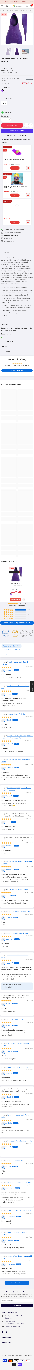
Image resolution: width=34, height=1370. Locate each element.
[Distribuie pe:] (31, 125)
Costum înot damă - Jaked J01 (19, 890)
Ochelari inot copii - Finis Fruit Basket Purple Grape (15, 187)
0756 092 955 (10, 1321)
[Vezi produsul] (28, 168)
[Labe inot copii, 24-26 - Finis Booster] (17, 574)
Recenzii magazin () (11, 649)
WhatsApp (9, 112)
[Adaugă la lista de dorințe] (26, 125)
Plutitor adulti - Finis (15, 1019)
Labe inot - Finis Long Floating (19, 1067)
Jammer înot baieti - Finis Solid (19, 1182)
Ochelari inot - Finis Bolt (16, 714)
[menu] (2, 6)
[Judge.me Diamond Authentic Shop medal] (5, 633)
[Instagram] (6, 1332)
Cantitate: (5, 116)
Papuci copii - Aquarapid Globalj (14, 159)
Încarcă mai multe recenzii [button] (17, 1283)
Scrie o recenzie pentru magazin (17, 623)
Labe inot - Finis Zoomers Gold (19, 1210)
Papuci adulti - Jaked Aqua (17, 933)
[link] (8, 413)
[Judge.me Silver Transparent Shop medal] (24, 633)
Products (6, 10)
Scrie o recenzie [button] (17, 370)
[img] (17, 603)
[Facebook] (2, 1332)
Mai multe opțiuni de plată (17, 135)
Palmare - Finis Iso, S (15, 1160)
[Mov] (2, 91)
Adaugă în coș (15, 168)
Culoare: (6, 87)
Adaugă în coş (12, 125)
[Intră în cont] (27, 6)
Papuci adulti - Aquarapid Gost (19, 911)
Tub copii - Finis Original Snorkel (20, 1141)
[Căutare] (7, 6)
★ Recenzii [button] (32, 687)
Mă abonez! (17, 1305)
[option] (17, 29)
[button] (28, 42)
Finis (10, 68)
